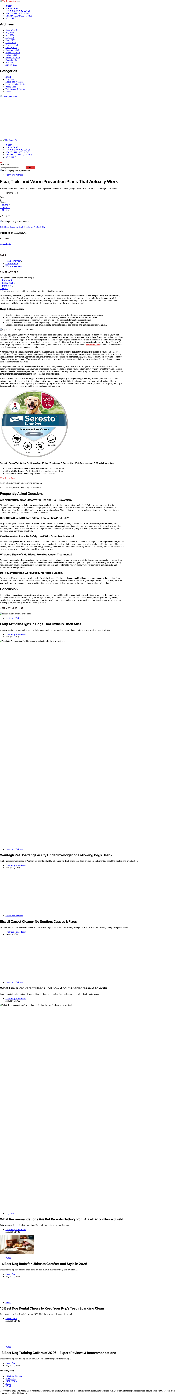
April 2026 (10, 40)
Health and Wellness (17, 13)
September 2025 (13, 57)
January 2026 (11, 47)
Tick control (12, 263)
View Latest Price (7, 478)
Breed (9, 6)
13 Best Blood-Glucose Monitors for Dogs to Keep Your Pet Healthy (22, 227)
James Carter (5, 244)
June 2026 (10, 35)
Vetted (8, 92)
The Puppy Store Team (16, 634)
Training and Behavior (18, 11)
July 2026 (10, 32)
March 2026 (11, 42)
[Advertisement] (88, 118)
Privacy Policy (14, 1376)
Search (30, 167)
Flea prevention (13, 260)
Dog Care (11, 18)
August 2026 (11, 30)
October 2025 (11, 55)
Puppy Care (12, 8)
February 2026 (12, 45)
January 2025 (11, 65)
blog (8, 1383)
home (8, 1386)
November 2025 (13, 52)
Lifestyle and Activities (19, 16)
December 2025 (12, 50)
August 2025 (11, 60)
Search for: (5, 164)
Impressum (11, 1381)
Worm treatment (14, 266)
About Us (11, 1378)
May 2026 (10, 37)
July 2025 (10, 62)
